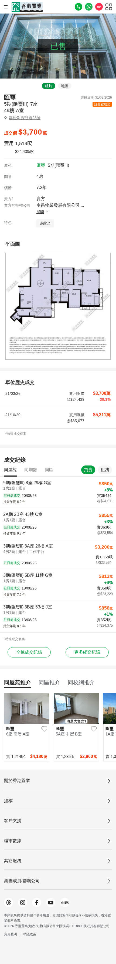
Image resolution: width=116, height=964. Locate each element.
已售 (58, 46)
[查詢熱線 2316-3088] (78, 7)
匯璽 (40, 165)
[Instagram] (22, 902)
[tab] (47, 86)
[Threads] (8, 902)
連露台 (45, 223)
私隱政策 (29, 934)
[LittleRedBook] (64, 902)
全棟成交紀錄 (29, 652)
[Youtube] (50, 902)
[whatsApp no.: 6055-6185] (89, 7)
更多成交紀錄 (87, 652)
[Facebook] (36, 902)
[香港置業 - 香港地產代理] (27, 7)
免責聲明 (10, 934)
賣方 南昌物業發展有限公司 (60, 205)
